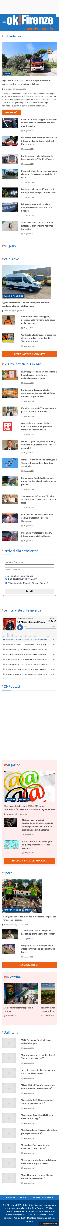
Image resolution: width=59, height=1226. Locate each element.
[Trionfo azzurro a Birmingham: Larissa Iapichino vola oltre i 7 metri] (10, 934)
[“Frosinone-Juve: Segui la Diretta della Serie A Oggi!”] (10, 1118)
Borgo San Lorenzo (12, 910)
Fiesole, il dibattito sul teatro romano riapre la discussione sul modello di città (39, 174)
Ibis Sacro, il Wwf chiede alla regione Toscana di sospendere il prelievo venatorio (39, 462)
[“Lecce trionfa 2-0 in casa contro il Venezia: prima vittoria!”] (10, 1103)
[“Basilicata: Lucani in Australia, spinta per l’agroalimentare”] (10, 1133)
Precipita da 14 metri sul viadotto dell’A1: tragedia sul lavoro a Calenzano (37, 517)
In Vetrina (10, 799)
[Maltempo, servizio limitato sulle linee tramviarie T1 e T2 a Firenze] (10, 159)
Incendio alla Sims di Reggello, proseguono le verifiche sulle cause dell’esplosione (38, 319)
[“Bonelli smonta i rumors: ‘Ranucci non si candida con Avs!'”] (10, 1178)
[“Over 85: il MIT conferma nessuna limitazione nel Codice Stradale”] (10, 1088)
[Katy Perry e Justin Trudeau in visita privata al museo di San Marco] (10, 412)
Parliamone (24, 799)
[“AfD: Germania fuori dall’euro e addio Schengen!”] (10, 1043)
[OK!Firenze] (30, 22)
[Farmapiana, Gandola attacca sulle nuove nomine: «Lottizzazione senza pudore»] (10, 481)
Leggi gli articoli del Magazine (29, 860)
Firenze (7, 73)
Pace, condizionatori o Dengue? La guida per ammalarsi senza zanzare (37, 844)
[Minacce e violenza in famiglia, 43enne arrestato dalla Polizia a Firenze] (10, 208)
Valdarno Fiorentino (13, 296)
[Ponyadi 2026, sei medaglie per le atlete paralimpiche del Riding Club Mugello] (10, 949)
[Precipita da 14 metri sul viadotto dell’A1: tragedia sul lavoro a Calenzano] (10, 518)
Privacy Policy (47, 1197)
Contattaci (10, 1197)
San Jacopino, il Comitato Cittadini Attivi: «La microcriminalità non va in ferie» (38, 499)
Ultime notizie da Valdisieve (29, 354)
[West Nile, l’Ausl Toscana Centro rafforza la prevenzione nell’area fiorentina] (10, 226)
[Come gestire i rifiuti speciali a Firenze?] (21, 993)
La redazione (35, 1197)
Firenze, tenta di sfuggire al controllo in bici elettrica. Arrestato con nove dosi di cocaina (39, 122)
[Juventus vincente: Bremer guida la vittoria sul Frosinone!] (10, 1073)
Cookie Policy (22, 1197)
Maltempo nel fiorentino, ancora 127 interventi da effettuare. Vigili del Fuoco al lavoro (39, 140)
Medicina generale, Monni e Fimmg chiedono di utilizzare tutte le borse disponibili (38, 444)
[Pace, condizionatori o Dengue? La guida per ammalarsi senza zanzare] (11, 844)
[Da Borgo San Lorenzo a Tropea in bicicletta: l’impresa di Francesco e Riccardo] (29, 896)
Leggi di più (11, 112)
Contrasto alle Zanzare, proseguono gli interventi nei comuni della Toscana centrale (38, 338)
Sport (27, 910)
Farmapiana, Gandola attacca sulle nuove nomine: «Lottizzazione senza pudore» (38, 481)
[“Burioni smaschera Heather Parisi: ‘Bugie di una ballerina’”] (10, 1058)
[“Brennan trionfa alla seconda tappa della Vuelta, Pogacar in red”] (10, 1163)
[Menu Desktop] (4, 23)
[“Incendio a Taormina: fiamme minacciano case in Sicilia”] (10, 1148)
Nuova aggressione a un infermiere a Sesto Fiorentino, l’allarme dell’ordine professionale (39, 374)
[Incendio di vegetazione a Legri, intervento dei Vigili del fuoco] (10, 536)
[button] (56, 22)
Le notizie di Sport (29, 965)
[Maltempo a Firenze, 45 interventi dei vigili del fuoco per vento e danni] (10, 192)
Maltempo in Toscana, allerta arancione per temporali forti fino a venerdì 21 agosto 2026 (38, 393)
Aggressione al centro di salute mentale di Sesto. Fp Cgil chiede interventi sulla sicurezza (36, 426)
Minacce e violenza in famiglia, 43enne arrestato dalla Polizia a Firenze (36, 207)
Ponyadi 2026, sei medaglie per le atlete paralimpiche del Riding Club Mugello (38, 948)
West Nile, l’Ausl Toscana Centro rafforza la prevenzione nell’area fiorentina (37, 225)
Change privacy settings (48, 1224)
